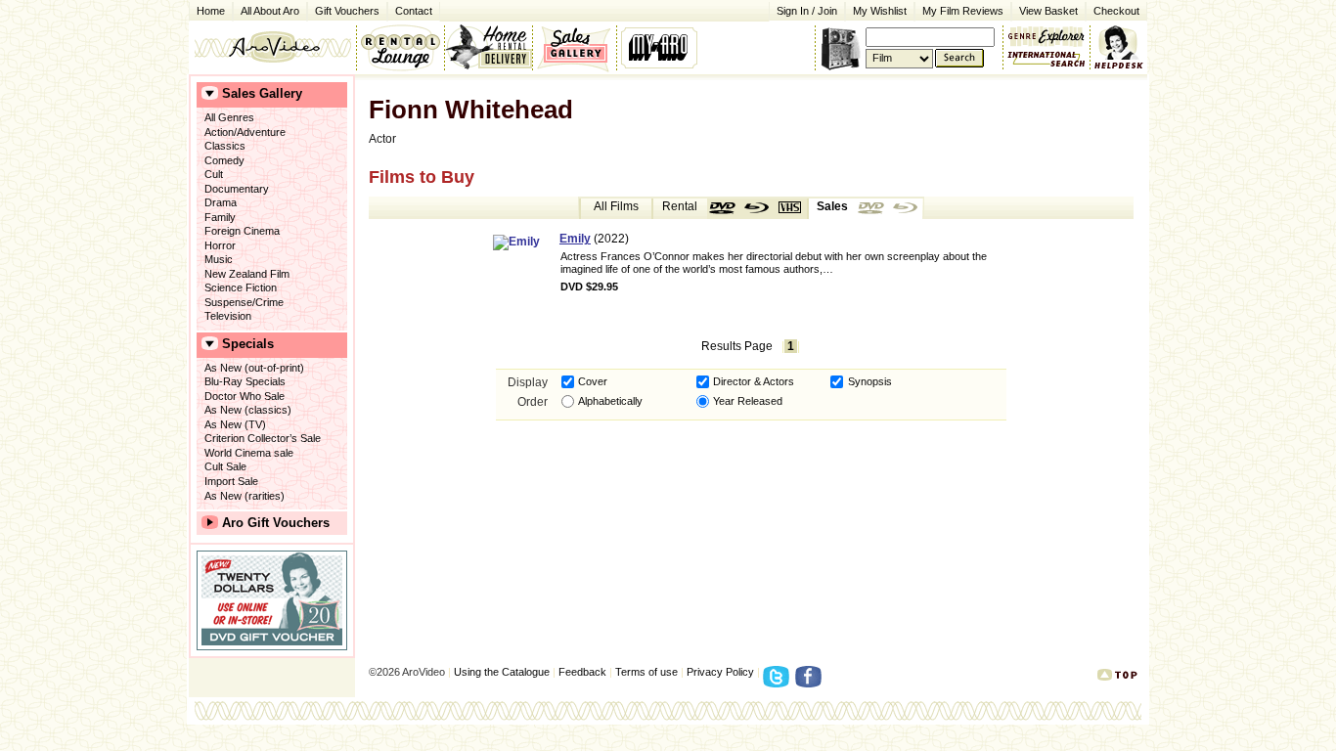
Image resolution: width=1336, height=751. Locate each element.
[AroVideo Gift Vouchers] (272, 600)
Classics (224, 146)
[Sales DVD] (872, 208)
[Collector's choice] (574, 47)
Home (211, 11)
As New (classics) (247, 410)
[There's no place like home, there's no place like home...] (272, 47)
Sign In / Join (807, 11)
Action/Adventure (245, 132)
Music (218, 259)
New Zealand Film (246, 274)
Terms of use (646, 672)
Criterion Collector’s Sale (262, 438)
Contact (409, 9)
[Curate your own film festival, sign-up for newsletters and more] (660, 47)
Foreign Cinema (242, 231)
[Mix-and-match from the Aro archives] (1046, 34)
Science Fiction (240, 287)
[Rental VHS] (790, 208)
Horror (220, 245)
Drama (220, 202)
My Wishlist (880, 11)
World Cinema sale (248, 453)
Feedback (582, 672)
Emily (575, 238)
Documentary (236, 189)
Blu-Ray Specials (245, 381)
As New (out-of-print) (254, 368)
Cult (213, 174)
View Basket (1044, 9)
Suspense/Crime (244, 302)
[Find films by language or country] (1046, 59)
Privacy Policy (720, 672)
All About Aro (270, 11)
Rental (679, 206)
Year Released (747, 401)
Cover (592, 381)
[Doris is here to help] (1119, 47)
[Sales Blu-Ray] (905, 208)
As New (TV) (235, 424)
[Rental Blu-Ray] (757, 208)
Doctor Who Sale (244, 396)
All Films (616, 206)
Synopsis (870, 381)
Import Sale (231, 481)
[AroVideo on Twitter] (779, 682)
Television (227, 316)
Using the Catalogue (502, 672)
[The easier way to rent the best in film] (488, 47)
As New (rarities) (244, 496)
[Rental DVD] (723, 208)
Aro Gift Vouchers (276, 522)
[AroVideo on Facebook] (811, 682)
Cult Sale (225, 466)
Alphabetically (610, 401)
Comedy (224, 160)
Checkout (1116, 11)
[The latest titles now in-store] (400, 47)
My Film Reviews (962, 11)
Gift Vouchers (347, 11)
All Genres (229, 117)
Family (220, 217)
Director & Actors (753, 381)
